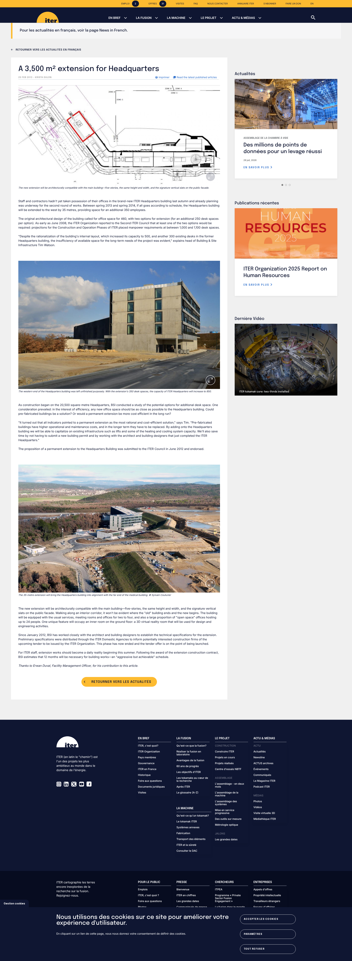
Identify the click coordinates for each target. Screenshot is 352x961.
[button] (331, 15)
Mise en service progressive (224, 812)
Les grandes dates (226, 839)
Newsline (259, 757)
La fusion (143, 18)
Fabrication (183, 833)
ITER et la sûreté (186, 845)
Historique (144, 775)
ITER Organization (149, 751)
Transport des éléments (191, 839)
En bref (114, 18)
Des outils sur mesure (228, 819)
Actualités (260, 751)
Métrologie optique (226, 824)
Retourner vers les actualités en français (48, 50)
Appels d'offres (263, 889)
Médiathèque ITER (265, 819)
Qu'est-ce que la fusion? (191, 745)
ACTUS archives (264, 763)
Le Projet (208, 18)
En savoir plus (256, 167)
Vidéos (258, 807)
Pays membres (147, 757)
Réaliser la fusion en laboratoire (189, 753)
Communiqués (262, 775)
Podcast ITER (262, 786)
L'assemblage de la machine (227, 794)
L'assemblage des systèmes (226, 803)
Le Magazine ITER (264, 781)
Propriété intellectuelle (267, 895)
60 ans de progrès (188, 766)
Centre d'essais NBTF (228, 769)
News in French (113, 30)
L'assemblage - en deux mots (229, 785)
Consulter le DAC (187, 850)
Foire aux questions (150, 781)
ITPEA (218, 889)
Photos (258, 801)
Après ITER (183, 786)
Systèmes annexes (188, 827)
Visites (142, 792)
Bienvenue (183, 889)
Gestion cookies (14, 903)
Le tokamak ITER (187, 821)
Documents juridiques (151, 786)
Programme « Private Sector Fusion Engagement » (228, 898)
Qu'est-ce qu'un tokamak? (193, 815)
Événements (261, 769)
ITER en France (147, 769)
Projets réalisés (224, 763)
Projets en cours (225, 757)
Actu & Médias (243, 18)
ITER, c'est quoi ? (148, 895)
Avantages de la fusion (190, 760)
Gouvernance (146, 763)
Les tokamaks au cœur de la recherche (192, 779)
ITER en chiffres (186, 895)
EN (312, 3)
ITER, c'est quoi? (148, 745)
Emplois (143, 889)
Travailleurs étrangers (267, 901)
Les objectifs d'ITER (189, 772)
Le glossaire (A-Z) (187, 792)
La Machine (176, 18)
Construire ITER (224, 751)
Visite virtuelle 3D (264, 813)
